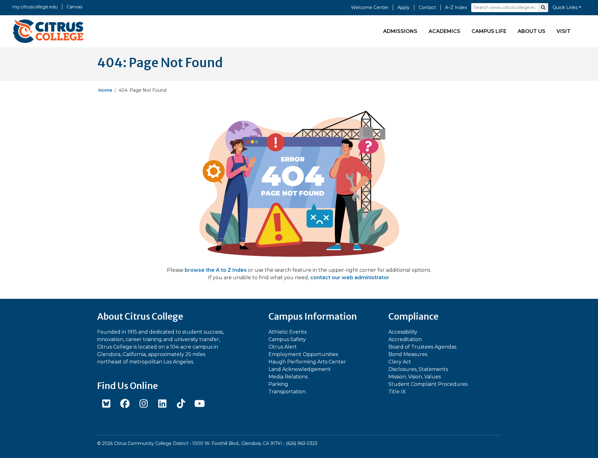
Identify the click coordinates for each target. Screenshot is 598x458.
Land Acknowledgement (299, 369)
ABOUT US (531, 31)
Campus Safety (287, 339)
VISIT (564, 31)
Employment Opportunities (303, 354)
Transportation (287, 392)
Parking (278, 384)
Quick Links (565, 7)
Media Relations (288, 377)
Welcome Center (369, 7)
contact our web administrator (349, 277)
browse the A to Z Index (216, 270)
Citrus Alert (282, 347)
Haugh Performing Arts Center (307, 362)
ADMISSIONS (400, 31)
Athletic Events (287, 332)
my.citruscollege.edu (35, 7)
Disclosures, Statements (418, 369)
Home (105, 90)
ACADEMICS (444, 31)
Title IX (397, 392)
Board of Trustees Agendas (422, 347)
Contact (427, 7)
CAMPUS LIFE (489, 31)
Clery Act (399, 362)
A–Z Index (456, 7)
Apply (403, 7)
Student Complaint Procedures (427, 384)
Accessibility (402, 332)
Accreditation (405, 339)
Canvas (74, 7)
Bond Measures (407, 354)
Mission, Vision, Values (414, 377)
